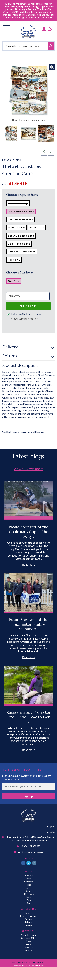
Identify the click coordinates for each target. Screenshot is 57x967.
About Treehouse (28, 935)
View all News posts (28, 469)
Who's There (17, 228)
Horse (28, 885)
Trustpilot (50, 826)
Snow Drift (37, 228)
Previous (44, 152)
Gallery (28, 950)
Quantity (14, 296)
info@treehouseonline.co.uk (30, 852)
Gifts (28, 900)
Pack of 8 (15, 260)
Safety (28, 888)
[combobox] (28, 46)
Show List (28, 947)
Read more (28, 564)
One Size (14, 281)
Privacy (28, 922)
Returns (9, 356)
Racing (28, 891)
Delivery (10, 347)
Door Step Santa (20, 244)
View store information (24, 318)
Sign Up (28, 796)
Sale (28, 903)
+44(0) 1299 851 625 (30, 846)
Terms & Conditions (28, 916)
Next (51, 152)
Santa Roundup (19, 204)
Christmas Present (21, 220)
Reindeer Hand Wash (22, 252)
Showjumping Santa (22, 236)
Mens (28, 878)
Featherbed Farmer (22, 212)
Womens (29, 875)
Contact (28, 919)
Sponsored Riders (28, 938)
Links (28, 944)
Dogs (28, 897)
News (28, 941)
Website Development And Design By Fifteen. (28, 965)
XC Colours (29, 894)
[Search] (51, 46)
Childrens (28, 881)
